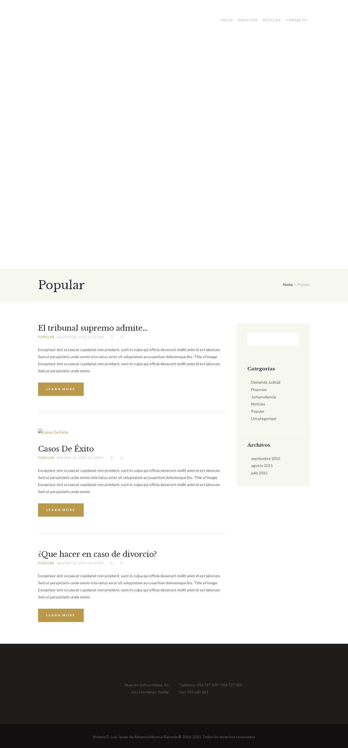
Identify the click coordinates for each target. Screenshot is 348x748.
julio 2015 (259, 473)
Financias (259, 389)
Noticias (272, 20)
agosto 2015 (262, 465)
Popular (46, 337)
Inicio (227, 20)
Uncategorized (263, 418)
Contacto (296, 20)
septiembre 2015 (265, 458)
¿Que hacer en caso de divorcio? (97, 554)
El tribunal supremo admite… (93, 328)
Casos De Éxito (66, 448)
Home (288, 284)
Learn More (60, 389)
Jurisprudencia (263, 396)
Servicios (247, 20)
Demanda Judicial (265, 382)
